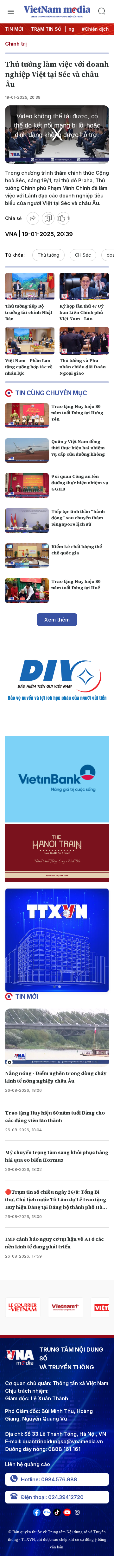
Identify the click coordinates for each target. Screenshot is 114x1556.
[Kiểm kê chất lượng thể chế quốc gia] (27, 555)
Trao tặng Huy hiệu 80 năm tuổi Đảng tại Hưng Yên (77, 412)
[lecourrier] (22, 1307)
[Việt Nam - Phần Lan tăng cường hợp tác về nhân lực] (29, 341)
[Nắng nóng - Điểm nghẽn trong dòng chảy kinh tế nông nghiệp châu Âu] (57, 1038)
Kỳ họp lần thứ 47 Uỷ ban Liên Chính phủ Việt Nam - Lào (82, 312)
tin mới (26, 996)
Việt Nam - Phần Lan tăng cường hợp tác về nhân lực (29, 366)
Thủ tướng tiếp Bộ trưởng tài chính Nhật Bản (28, 312)
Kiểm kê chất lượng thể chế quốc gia (76, 549)
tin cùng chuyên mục (51, 393)
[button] (54, 986)
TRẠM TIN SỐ (46, 29)
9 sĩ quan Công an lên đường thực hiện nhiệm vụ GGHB (79, 482)
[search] (103, 11)
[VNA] (37, 1514)
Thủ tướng (48, 255)
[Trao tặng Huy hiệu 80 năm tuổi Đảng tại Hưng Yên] (27, 415)
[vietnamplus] (65, 1307)
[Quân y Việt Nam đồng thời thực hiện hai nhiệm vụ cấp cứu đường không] (27, 450)
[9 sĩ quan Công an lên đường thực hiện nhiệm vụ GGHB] (27, 485)
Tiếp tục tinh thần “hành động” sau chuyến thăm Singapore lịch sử (78, 517)
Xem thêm (57, 619)
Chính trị (16, 44)
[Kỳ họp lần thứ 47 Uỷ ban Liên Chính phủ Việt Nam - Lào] (84, 287)
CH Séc (83, 255)
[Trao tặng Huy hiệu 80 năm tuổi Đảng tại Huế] (27, 590)
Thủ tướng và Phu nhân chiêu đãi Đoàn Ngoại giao (83, 366)
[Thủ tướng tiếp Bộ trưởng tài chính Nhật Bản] (29, 287)
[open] (10, 12)
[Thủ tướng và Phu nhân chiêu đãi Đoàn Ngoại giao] (84, 341)
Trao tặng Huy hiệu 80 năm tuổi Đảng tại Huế (75, 584)
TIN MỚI (14, 29)
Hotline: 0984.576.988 (49, 1479)
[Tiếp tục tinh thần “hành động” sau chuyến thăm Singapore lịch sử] (27, 520)
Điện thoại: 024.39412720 (52, 1497)
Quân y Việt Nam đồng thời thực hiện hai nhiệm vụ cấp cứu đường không (78, 447)
